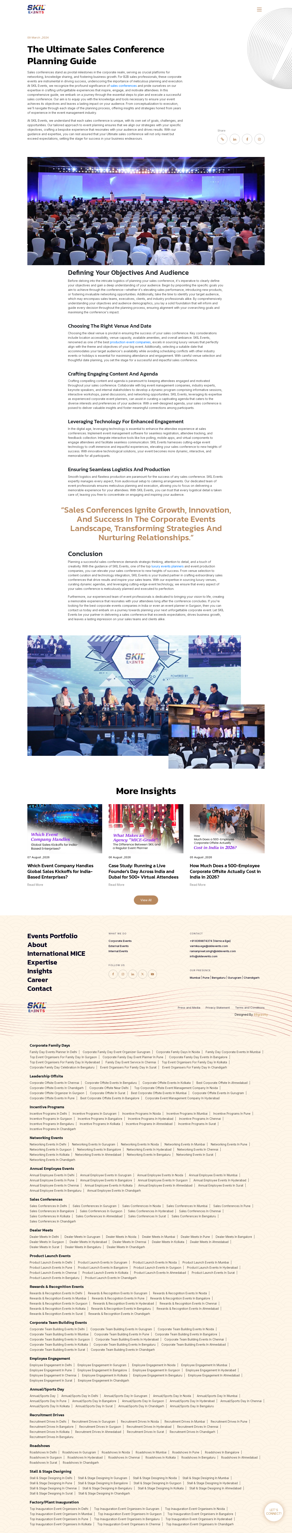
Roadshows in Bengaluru (198, 1457)
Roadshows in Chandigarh (81, 1462)
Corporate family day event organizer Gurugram (116, 1052)
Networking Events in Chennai (197, 1149)
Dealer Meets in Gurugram (82, 1237)
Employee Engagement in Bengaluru (157, 1375)
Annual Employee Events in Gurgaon (163, 1180)
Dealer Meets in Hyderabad (88, 1242)
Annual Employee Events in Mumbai (213, 1175)
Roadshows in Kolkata (161, 1457)
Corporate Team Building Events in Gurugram (121, 1329)
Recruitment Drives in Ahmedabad (98, 1432)
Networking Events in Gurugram (93, 1144)
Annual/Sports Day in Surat (94, 1406)
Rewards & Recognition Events (57, 1286)
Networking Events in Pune (229, 1144)
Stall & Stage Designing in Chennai (53, 1488)
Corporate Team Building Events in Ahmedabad (193, 1344)
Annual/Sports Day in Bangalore (94, 1401)
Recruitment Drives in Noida (140, 1421)
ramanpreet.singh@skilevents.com (213, 951)
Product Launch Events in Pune (51, 1267)
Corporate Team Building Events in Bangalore (186, 1334)
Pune (206, 977)
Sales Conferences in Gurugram (95, 1206)
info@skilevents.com (203, 956)
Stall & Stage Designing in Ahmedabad (215, 1488)
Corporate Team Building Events (58, 1322)
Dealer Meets (41, 1230)
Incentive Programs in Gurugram (95, 1113)
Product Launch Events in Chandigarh (111, 1278)
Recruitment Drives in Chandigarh (192, 1432)
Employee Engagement (50, 1358)
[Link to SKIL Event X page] (142, 974)
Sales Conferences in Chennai (200, 1211)
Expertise (42, 962)
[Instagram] (259, 139)
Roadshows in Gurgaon (46, 1457)
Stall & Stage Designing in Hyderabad (212, 1483)
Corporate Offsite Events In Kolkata (167, 1083)
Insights (39, 971)
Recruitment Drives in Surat (145, 1432)
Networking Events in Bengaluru (149, 1154)
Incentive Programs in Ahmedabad (149, 1124)
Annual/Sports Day (47, 1389)
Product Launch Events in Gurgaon (157, 1267)
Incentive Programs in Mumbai (187, 1113)
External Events (119, 946)
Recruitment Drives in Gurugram (93, 1421)
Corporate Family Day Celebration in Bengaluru (62, 1067)
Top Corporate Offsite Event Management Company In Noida (176, 1088)
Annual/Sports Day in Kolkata (50, 1406)
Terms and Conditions (250, 1007)
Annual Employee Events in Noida (160, 1175)
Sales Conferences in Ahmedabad (99, 1216)
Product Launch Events (50, 1256)
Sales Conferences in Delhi (48, 1206)
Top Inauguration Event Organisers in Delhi (59, 1509)
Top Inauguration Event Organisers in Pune (59, 1519)
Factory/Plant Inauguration (54, 1502)
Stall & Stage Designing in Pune (51, 1483)
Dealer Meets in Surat (44, 1247)
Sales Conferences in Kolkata (50, 1216)
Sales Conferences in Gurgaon (101, 1211)
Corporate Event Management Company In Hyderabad (182, 1098)
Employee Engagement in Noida (153, 1365)
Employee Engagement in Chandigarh (103, 1380)
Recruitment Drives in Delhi (48, 1421)
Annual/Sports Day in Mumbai (217, 1396)
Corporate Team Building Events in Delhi (57, 1329)
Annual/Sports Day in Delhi (79, 1396)
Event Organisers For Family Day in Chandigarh (194, 1067)
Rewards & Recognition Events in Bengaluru (121, 1308)
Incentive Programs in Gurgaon (51, 1118)
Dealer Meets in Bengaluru (83, 1247)
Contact (39, 988)
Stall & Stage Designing (50, 1471)
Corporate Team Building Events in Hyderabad (127, 1339)
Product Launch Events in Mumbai (206, 1262)
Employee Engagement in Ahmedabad (214, 1375)
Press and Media (189, 1007)
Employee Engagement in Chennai (53, 1375)
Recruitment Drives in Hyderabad (149, 1426)
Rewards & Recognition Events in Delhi (56, 1293)
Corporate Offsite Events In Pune (52, 1098)
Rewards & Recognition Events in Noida (180, 1293)
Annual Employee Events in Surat (220, 1185)
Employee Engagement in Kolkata (104, 1375)
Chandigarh (252, 977)
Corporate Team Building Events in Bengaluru (125, 1344)
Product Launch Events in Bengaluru (54, 1278)
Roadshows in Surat (43, 1462)
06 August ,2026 (120, 857)
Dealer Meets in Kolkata (168, 1242)
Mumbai (195, 977)
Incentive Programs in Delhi (48, 1113)
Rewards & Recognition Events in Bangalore (180, 1298)
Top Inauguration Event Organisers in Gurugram (126, 1509)
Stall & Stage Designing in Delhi (51, 1478)
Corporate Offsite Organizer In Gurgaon (57, 1093)
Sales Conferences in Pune (232, 1206)
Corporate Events (120, 941)
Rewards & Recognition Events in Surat (56, 1313)
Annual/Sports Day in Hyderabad (192, 1401)
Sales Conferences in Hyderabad (150, 1211)
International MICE (56, 953)
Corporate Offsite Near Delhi (108, 1088)
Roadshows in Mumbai (151, 1452)
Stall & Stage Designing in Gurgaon (157, 1483)
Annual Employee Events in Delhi (52, 1175)
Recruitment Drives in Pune (229, 1421)
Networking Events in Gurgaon (50, 1149)
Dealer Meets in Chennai (129, 1242)
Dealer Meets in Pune (195, 1237)
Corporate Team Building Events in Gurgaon (60, 1339)
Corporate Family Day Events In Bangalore (198, 1057)
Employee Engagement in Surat (51, 1380)
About (37, 945)
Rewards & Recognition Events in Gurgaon (58, 1303)
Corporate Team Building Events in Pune (121, 1334)
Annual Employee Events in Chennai (54, 1185)
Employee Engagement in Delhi (51, 1365)
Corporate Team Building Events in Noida (186, 1329)
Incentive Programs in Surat (197, 1124)
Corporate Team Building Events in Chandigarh (123, 1349)
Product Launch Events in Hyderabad (212, 1267)
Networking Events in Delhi (48, 1144)
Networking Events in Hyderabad (149, 1149)
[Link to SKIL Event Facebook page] (113, 974)
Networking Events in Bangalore (99, 1149)
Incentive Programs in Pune (232, 1113)
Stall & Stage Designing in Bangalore (103, 1483)
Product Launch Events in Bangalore (103, 1267)
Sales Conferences (46, 1199)
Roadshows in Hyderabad (85, 1457)
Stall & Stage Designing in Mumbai (206, 1478)
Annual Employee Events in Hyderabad (219, 1180)
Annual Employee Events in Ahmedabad (165, 1185)
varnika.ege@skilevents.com (209, 946)
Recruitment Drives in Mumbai (185, 1421)
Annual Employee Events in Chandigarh (114, 1190)
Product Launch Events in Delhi (51, 1262)
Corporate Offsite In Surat (107, 1093)
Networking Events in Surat (194, 1154)
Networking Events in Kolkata (49, 1154)
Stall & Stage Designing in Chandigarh (104, 1493)
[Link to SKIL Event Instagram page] (122, 974)
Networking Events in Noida (140, 1144)
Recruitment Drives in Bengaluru (51, 1437)
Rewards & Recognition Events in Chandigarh (119, 1313)
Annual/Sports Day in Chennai (241, 1401)
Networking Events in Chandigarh (52, 1160)
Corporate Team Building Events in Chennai (194, 1339)
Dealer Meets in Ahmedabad (209, 1242)
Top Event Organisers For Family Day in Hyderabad (65, 1062)
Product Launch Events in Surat (213, 1272)
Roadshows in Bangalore (222, 1452)
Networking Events (46, 1138)
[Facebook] (247, 139)
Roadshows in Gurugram (79, 1452)
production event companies (130, 342)
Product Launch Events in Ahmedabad (160, 1272)
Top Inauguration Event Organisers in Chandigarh (200, 1524)
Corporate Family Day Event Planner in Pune (133, 1057)
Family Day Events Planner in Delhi (53, 1052)
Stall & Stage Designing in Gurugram (102, 1478)
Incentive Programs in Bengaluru (52, 1124)
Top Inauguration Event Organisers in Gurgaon (130, 1514)
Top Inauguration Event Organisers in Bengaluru (127, 1519)
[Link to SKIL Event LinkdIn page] (132, 974)
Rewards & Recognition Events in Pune (118, 1298)
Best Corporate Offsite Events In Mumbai (159, 1093)
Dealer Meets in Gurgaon (47, 1242)
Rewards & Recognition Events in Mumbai (58, 1298)
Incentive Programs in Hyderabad (150, 1118)
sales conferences (124, 85)
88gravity (261, 1014)
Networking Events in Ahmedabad (98, 1154)
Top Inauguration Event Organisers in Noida (195, 1509)
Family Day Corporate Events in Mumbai (233, 1052)
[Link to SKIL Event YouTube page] (152, 974)
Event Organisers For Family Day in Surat (128, 1067)
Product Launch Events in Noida (155, 1262)
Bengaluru (219, 977)
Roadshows (40, 1446)
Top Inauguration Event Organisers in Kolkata (60, 1524)
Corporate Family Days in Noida (178, 1052)
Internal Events (118, 951)
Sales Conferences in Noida (141, 1206)
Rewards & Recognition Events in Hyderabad (123, 1303)
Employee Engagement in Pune (51, 1370)
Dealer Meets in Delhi (44, 1237)
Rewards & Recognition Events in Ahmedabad (188, 1308)
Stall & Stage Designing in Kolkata (161, 1488)
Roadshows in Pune (185, 1452)
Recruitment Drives (47, 1415)
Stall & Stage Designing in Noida (155, 1478)
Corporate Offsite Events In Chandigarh (57, 1088)
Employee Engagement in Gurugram (102, 1365)
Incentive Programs (47, 1107)
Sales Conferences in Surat (147, 1216)
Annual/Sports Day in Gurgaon (143, 1401)
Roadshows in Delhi (43, 1452)
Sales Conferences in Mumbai (187, 1206)
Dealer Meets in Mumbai (158, 1237)
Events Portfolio (52, 936)
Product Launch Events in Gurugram (102, 1262)
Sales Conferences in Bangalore (52, 1211)
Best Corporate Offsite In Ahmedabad (222, 1083)
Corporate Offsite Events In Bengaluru (111, 1083)
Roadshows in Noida (116, 1452)
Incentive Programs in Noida (141, 1113)
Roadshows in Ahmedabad (239, 1457)
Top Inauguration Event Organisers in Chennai (128, 1524)
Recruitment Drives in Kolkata (49, 1432)
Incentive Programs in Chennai (200, 1118)
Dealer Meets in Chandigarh (126, 1247)
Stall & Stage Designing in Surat (51, 1493)
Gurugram (234, 977)
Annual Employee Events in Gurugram (105, 1175)
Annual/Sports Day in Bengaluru (192, 1406)
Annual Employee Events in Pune (52, 1180)
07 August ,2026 (38, 857)
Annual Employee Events (52, 1168)
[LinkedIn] (235, 139)
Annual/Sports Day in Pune (48, 1401)
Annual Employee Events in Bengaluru (55, 1190)
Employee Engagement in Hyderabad (211, 1370)
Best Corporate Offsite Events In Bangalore (109, 1098)
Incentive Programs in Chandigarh (53, 1129)
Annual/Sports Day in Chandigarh (141, 1406)
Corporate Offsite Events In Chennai (54, 1083)
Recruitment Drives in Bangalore (52, 1426)
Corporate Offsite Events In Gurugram (218, 1093)
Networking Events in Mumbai (185, 1144)
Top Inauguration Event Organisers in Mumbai (61, 1514)
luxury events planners (168, 566)
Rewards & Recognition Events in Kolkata (58, 1308)
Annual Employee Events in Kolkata (109, 1185)
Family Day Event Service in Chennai (131, 1062)
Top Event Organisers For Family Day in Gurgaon (63, 1057)
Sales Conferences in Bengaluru (194, 1216)
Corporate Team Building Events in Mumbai (59, 1334)
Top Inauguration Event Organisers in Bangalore (200, 1514)
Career (37, 980)
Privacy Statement (218, 1007)
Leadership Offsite (46, 1076)
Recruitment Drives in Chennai (197, 1426)
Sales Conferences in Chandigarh (53, 1221)
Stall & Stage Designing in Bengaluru (107, 1488)
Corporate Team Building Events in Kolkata (59, 1344)
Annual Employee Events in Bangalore (106, 1180)
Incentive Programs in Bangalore (100, 1118)
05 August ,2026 (201, 857)
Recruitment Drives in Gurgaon (100, 1426)
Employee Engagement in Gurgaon (156, 1370)
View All (146, 900)
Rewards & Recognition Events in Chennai (188, 1303)
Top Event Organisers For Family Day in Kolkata (194, 1062)
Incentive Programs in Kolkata (100, 1124)
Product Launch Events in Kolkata (105, 1272)
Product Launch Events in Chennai (53, 1272)
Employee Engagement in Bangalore (102, 1370)
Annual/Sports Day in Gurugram (125, 1396)
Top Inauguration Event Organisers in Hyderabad (198, 1519)
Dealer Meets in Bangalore (234, 1237)
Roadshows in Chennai (124, 1457)
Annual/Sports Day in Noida (172, 1396)
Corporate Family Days (50, 1045)
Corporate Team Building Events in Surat (57, 1349)
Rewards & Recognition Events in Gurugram (117, 1293)
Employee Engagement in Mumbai (204, 1365)
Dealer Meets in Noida (121, 1237)
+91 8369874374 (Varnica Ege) (210, 941)
